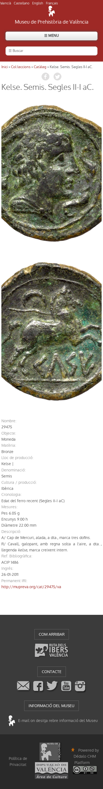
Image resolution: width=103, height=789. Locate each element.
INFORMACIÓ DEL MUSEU (51, 706)
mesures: (9, 507)
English (37, 3)
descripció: (11, 531)
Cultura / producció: (19, 482)
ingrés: (7, 568)
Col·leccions (20, 67)
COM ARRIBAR (52, 634)
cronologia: (11, 494)
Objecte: (8, 433)
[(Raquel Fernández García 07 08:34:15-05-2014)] (51, 173)
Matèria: (8, 445)
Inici (4, 67)
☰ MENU (51, 35)
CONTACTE (52, 671)
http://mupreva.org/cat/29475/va (31, 587)
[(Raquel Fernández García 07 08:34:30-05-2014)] (51, 332)
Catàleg (40, 67)
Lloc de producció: (17, 457)
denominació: (13, 470)
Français (52, 3)
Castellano (21, 3)
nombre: (8, 421)
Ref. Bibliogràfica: (16, 556)
